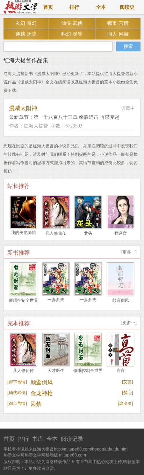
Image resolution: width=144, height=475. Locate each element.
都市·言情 (118, 23)
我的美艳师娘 (23, 232)
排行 (74, 7)
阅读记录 (72, 439)
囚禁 (36, 404)
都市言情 (17, 381)
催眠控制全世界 (23, 300)
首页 (48, 7)
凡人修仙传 (55, 233)
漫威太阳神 (23, 108)
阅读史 (127, 7)
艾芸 (127, 381)
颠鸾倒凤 (120, 300)
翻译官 (120, 233)
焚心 (127, 392)
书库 (37, 439)
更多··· (129, 252)
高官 (120, 370)
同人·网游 (118, 34)
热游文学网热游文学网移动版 (30, 455)
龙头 (88, 233)
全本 (101, 7)
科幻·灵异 (71, 34)
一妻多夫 (56, 299)
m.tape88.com (72, 455)
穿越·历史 (26, 34)
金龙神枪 (41, 393)
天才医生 (56, 370)
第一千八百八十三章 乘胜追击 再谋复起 (77, 117)
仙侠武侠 (17, 392)
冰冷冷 (125, 403)
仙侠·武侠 (71, 23)
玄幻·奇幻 (26, 23)
